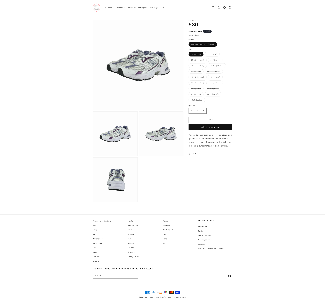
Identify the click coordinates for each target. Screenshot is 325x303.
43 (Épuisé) (215, 83)
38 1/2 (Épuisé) (197, 65)
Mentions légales (180, 297)
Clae (94, 248)
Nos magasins (204, 240)
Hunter (131, 221)
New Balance (133, 225)
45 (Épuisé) (196, 94)
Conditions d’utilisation (164, 297)
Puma (130, 239)
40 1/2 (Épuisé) (213, 71)
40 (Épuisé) (196, 71)
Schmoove (132, 252)
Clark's (95, 252)
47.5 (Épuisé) (196, 100)
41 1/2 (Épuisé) (197, 77)
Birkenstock (98, 239)
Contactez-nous (204, 235)
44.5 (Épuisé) (213, 88)
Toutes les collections (102, 221)
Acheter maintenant (210, 127)
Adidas (95, 225)
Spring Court (133, 257)
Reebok (131, 243)
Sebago (96, 261)
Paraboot (131, 230)
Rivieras (131, 248)
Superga (166, 225)
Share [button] (193, 153)
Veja (164, 243)
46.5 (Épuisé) (213, 94)
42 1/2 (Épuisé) (197, 83)
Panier (201, 231)
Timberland (168, 230)
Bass (94, 234)
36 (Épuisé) (196, 54)
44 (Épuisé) (196, 88)
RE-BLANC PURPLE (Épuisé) (203, 44)
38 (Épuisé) (215, 60)
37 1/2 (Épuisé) (197, 60)
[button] (109, 7)
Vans (165, 239)
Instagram (202, 244)
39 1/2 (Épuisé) (216, 65)
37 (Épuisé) (212, 54)
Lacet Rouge (148, 297)
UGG (165, 234)
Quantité (192, 105)
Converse (96, 257)
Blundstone (97, 243)
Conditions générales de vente (211, 249)
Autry (95, 230)
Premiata (131, 234)
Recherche (202, 226)
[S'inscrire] (135, 276)
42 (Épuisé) (215, 77)
